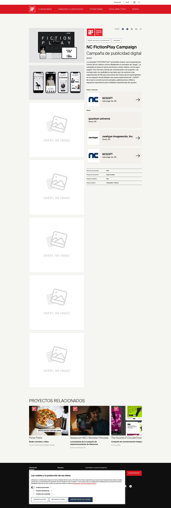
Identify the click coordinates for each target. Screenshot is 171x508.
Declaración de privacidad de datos (84, 483)
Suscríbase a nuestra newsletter (96, 467)
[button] (134, 2)
